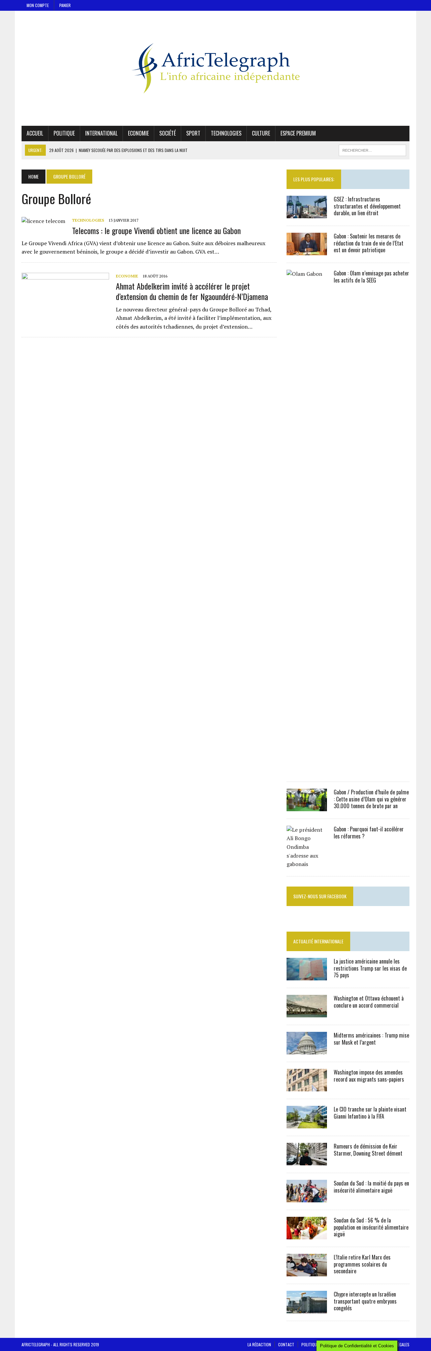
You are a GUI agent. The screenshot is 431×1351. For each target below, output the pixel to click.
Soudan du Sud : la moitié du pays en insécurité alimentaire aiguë (371, 1186)
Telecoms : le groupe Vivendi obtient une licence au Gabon (156, 230)
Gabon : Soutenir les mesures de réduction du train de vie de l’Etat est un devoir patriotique (368, 243)
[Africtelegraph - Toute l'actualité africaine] (215, 68)
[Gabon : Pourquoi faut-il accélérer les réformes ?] (307, 864)
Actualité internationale (318, 941)
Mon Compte (38, 5)
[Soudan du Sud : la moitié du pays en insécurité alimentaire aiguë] (307, 1197)
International (101, 133)
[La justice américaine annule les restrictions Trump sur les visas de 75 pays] (307, 975)
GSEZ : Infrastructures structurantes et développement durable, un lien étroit (367, 206)
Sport (193, 133)
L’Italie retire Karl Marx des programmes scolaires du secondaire (362, 1264)
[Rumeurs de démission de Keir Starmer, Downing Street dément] (307, 1160)
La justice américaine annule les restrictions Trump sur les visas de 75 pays (370, 968)
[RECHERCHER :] (372, 149)
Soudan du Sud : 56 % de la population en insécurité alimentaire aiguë (371, 1227)
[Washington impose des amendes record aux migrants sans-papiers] (307, 1086)
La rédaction (259, 1344)
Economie (138, 133)
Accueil (35, 133)
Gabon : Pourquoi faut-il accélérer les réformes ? (369, 832)
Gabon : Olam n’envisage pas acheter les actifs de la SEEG (371, 276)
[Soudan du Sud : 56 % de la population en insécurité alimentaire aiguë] (307, 1234)
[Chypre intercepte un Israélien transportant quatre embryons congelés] (307, 1308)
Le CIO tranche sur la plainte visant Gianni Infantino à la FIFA (370, 1112)
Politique (64, 133)
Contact (286, 1344)
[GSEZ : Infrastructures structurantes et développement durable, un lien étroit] (307, 213)
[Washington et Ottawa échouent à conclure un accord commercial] (307, 1012)
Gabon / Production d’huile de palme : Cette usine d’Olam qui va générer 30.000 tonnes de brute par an (371, 799)
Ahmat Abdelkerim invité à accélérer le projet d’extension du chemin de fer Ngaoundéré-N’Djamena (192, 291)
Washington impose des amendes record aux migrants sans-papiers (369, 1075)
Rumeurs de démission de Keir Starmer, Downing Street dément (368, 1149)
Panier (65, 5)
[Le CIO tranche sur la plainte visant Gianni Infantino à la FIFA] (307, 1123)
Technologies (226, 133)
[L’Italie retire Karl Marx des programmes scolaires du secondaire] (307, 1271)
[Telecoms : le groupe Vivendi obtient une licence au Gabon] (43, 221)
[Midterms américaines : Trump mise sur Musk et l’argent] (307, 1049)
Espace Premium (298, 133)
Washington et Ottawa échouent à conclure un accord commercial (369, 1001)
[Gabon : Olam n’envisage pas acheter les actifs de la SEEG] (307, 769)
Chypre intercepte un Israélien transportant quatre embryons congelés (365, 1301)
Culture (261, 133)
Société (167, 133)
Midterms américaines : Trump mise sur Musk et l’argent (371, 1038)
